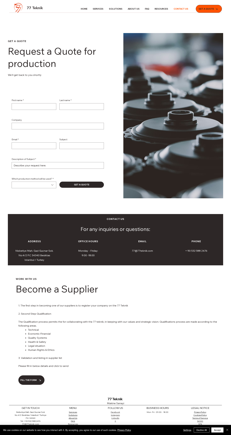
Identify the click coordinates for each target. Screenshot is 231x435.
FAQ (73, 421)
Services (73, 412)
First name (18, 100)
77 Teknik (35, 8)
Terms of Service (200, 418)
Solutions (73, 415)
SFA (200, 424)
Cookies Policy (200, 415)
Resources (73, 424)
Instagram (115, 415)
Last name (65, 100)
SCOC (200, 421)
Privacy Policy (200, 412)
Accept (217, 430)
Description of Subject (24, 159)
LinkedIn (115, 418)
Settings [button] (187, 430)
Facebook (115, 412)
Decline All (201, 430)
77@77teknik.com (142, 250)
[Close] (227, 429)
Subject (63, 139)
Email (15, 139)
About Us (73, 418)
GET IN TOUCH (30, 408)
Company (17, 120)
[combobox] (34, 185)
